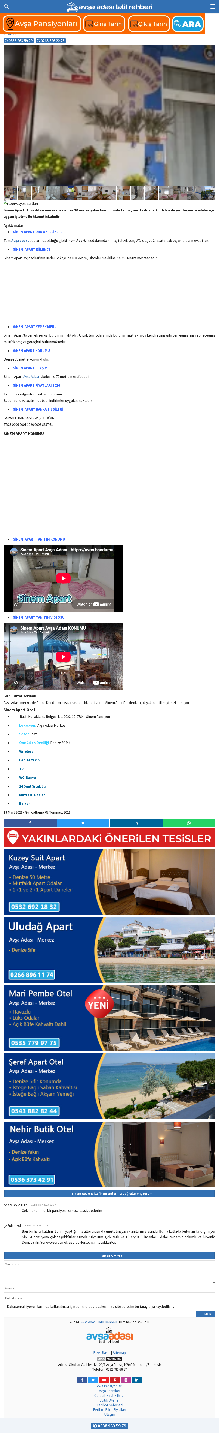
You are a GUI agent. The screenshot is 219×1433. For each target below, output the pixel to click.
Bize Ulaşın (101, 1352)
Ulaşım (109, 1414)
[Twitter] (93, 1380)
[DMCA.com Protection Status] (109, 1358)
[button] (211, 49)
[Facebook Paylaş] (30, 823)
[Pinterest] (115, 1380)
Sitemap (119, 1352)
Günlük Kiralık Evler (109, 1395)
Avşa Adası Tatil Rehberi (99, 1322)
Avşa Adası (31, 376)
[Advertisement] (109, 293)
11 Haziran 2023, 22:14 (36, 1225)
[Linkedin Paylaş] (136, 823)
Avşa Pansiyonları (109, 1386)
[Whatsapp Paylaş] (189, 823)
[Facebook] (82, 1380)
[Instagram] (126, 1380)
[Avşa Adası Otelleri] (102, 32)
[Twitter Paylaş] (83, 823)
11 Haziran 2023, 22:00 (43, 1204)
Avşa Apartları (109, 1390)
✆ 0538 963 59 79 (19, 40)
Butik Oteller (109, 1400)
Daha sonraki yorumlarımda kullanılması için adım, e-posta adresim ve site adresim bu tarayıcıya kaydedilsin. (90, 1306)
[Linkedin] (137, 1380)
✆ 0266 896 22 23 (51, 40)
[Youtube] (104, 1380)
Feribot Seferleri (110, 1405)
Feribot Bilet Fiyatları (109, 1409)
